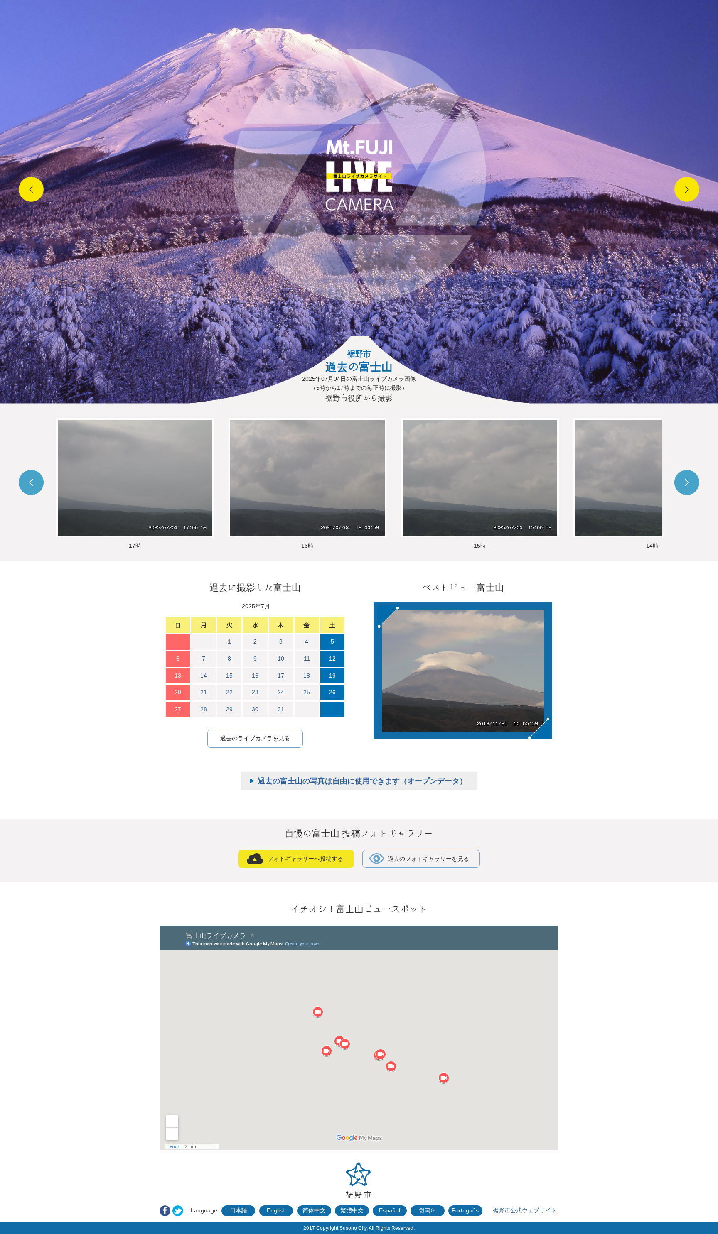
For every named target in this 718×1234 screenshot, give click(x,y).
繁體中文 (352, 1210)
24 (281, 692)
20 (178, 692)
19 (332, 675)
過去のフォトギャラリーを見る (428, 858)
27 (178, 709)
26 (332, 692)
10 (281, 658)
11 (307, 658)
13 (178, 675)
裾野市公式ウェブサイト (525, 1210)
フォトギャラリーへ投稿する (305, 858)
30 (255, 709)
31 (281, 709)
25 (306, 692)
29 (229, 709)
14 (203, 675)
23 (255, 692)
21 (203, 692)
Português (465, 1210)
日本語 (238, 1210)
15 (229, 675)
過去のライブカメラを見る (255, 738)
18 (306, 675)
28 (203, 709)
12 (332, 658)
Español (389, 1210)
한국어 (427, 1210)
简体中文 (314, 1210)
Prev (31, 189)
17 (281, 675)
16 (255, 675)
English (276, 1210)
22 (229, 692)
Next (686, 189)
